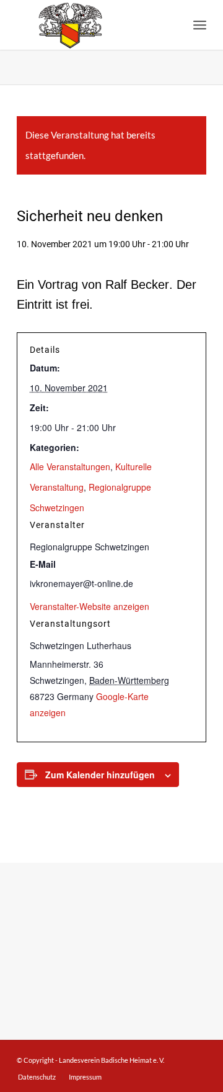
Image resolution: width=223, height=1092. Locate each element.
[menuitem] (199, 25)
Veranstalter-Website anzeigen (89, 606)
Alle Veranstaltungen (70, 466)
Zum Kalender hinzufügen (100, 774)
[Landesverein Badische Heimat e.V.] (92, 25)
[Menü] (199, 25)
